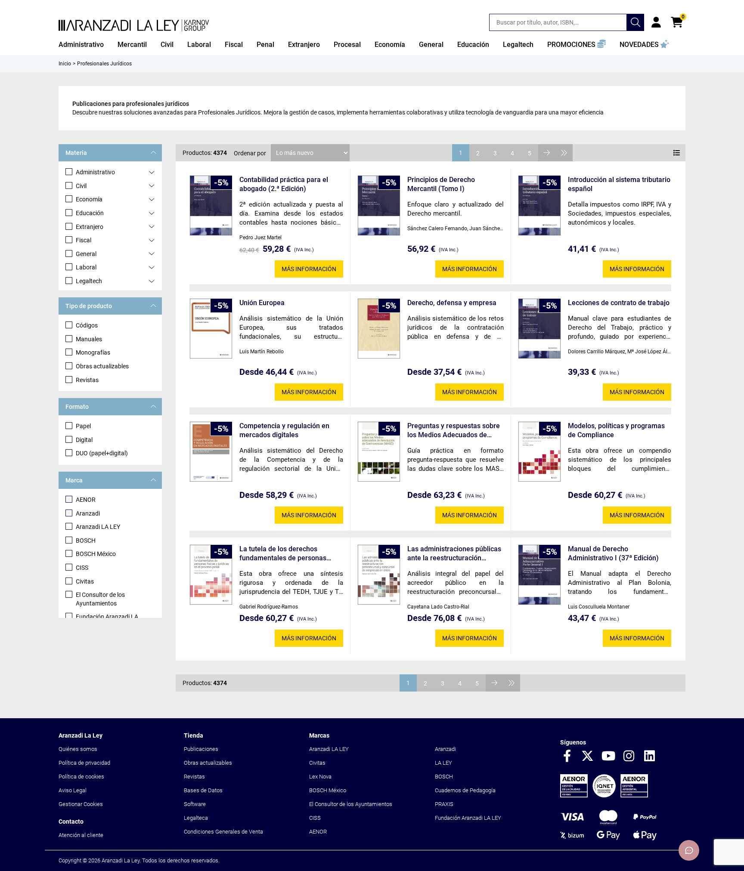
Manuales (89, 339)
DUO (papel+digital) (102, 453)
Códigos (87, 325)
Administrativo (95, 172)
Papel (83, 426)
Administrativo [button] (81, 44)
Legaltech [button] (518, 44)
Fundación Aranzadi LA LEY (468, 818)
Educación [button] (473, 44)
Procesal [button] (347, 44)
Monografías (93, 352)
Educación (90, 213)
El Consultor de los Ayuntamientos (100, 599)
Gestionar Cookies (81, 804)
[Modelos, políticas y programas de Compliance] (539, 451)
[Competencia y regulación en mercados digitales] (210, 451)
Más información (309, 269)
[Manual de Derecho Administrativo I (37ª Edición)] (539, 574)
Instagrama (629, 756)
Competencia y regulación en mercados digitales (284, 430)
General (86, 253)
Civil (81, 185)
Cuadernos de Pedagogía (465, 790)
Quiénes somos (78, 749)
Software (195, 804)
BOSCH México (96, 553)
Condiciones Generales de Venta (223, 831)
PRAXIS (444, 804)
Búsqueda (635, 22)
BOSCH (86, 540)
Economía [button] (390, 44)
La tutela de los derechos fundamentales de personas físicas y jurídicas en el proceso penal (287, 553)
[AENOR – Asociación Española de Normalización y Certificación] (604, 795)
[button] (576, 44)
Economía (89, 199)
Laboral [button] (199, 44)
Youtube (608, 756)
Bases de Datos (203, 790)
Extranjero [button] (304, 44)
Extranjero (89, 226)
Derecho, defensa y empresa (451, 303)
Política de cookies (81, 776)
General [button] (431, 44)
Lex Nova (320, 776)
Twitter (588, 756)
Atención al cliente (81, 835)
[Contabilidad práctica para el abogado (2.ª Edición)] (210, 205)
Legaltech (89, 281)
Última (564, 152)
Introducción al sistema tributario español (619, 184)
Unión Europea (262, 303)
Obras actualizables (102, 366)
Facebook (567, 756)
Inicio (65, 64)
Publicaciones (201, 749)
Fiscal (83, 240)
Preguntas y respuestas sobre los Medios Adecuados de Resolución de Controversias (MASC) (453, 430)
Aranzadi (88, 513)
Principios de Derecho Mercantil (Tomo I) (441, 184)
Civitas (85, 581)
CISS (82, 567)
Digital (84, 439)
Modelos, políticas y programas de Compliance (616, 430)
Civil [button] (167, 44)
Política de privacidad (84, 763)
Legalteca (196, 818)
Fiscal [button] (234, 44)
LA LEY (443, 763)
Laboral (86, 267)
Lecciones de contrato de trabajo (619, 303)
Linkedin (650, 756)
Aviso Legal (73, 790)
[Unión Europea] (210, 328)
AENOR (86, 499)
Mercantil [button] (132, 44)
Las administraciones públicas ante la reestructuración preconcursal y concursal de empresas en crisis (454, 553)
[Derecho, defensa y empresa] (378, 328)
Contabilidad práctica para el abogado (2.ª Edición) (283, 184)
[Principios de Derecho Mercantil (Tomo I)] (378, 205)
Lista (676, 152)
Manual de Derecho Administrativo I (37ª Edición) (613, 553)
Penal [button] (265, 44)
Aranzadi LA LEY (98, 526)
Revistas (87, 380)
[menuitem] (81, 44)
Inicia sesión (656, 22)
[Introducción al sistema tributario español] (539, 205)
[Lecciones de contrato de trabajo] (539, 328)
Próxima (546, 152)
